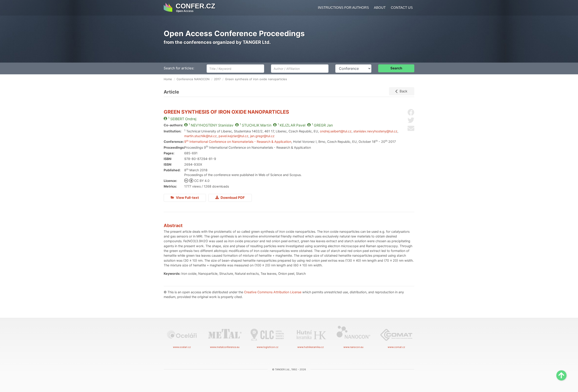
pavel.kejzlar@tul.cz (233, 136)
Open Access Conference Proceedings (234, 33)
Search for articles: (179, 68)
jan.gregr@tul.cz (262, 136)
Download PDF (232, 197)
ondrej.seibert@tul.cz (336, 131)
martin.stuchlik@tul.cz (200, 136)
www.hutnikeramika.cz (310, 347)
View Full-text (187, 197)
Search (396, 68)
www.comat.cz (396, 347)
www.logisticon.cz (267, 347)
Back (403, 91)
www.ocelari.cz (182, 347)
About (380, 7)
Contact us (402, 7)
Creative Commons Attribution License (272, 292)
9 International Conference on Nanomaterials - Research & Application (237, 141)
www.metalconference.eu (224, 347)
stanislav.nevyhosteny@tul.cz (375, 131)
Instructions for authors (343, 7)
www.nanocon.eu (353, 347)
